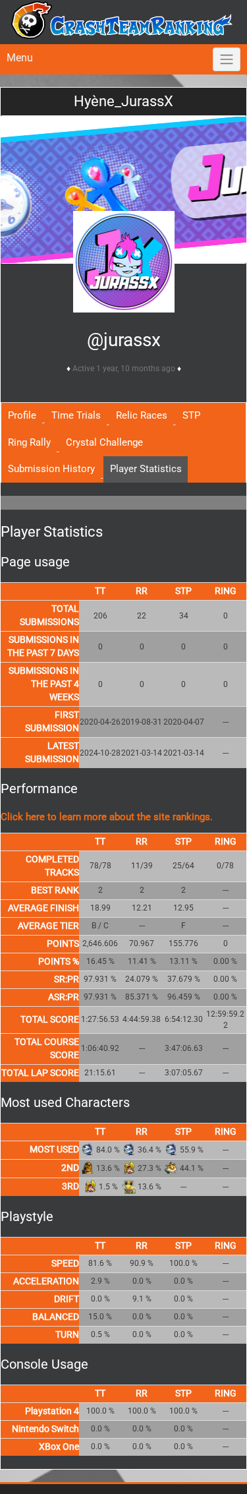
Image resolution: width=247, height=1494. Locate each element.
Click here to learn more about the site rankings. (107, 817)
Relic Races (141, 415)
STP (191, 415)
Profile (22, 415)
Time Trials (76, 415)
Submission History (51, 469)
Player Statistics (146, 469)
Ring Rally (29, 442)
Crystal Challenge (104, 442)
